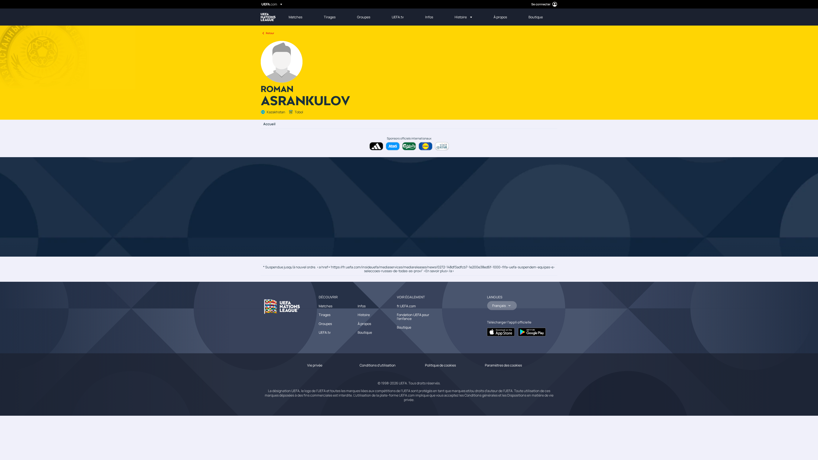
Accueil (269, 124)
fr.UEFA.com (406, 306)
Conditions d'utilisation (378, 365)
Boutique (365, 332)
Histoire (364, 314)
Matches (325, 306)
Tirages (324, 314)
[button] (463, 17)
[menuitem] (301, 17)
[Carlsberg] (409, 146)
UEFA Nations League (268, 17)
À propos (364, 323)
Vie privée (314, 365)
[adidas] (376, 146)
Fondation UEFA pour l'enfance (413, 316)
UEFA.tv (325, 332)
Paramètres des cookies (503, 365)
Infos (362, 306)
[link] (295, 17)
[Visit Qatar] (442, 146)
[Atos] (393, 146)
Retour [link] (270, 33)
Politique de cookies (440, 365)
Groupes (325, 323)
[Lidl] (425, 146)
